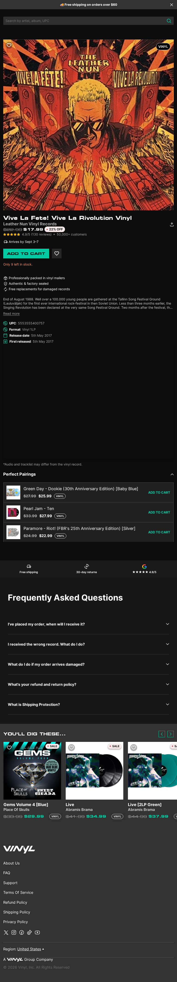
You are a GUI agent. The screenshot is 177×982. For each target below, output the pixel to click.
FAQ (6, 872)
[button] (162, 734)
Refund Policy (15, 902)
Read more (11, 313)
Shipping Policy (16, 912)
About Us (11, 863)
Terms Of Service (18, 892)
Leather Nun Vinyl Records (30, 223)
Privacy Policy (15, 921)
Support (10, 882)
